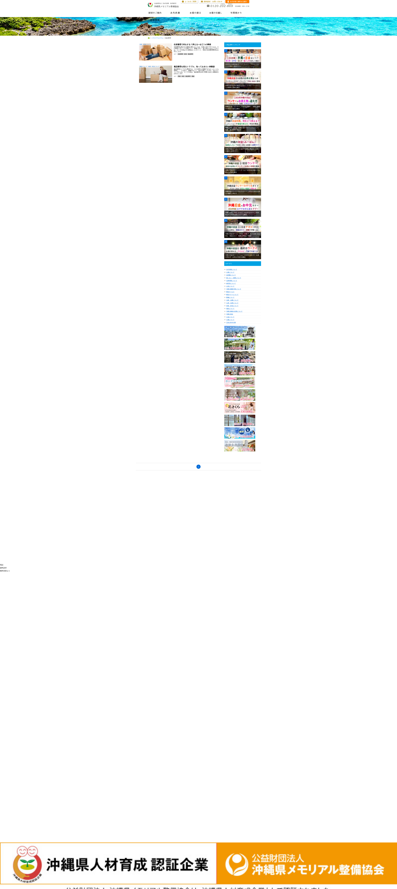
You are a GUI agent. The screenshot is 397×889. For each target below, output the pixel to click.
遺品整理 (190, 54)
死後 (179, 76)
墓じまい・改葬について (233, 278)
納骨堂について (231, 283)
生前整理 (180, 54)
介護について (230, 319)
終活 (185, 54)
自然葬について (231, 275)
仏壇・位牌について (232, 303)
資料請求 (3, 568)
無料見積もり (5, 571)
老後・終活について (145, 44)
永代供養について (231, 269)
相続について (143, 66)
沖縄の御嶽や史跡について (234, 311)
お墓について (230, 272)
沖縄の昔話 (229, 314)
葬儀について (230, 297)
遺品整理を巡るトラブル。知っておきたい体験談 (194, 67)
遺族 (193, 76)
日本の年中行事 (231, 322)
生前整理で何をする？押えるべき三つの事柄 (192, 44)
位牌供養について (231, 280)
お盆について (230, 286)
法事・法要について (232, 300)
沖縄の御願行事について (233, 289)
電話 (1, 565)
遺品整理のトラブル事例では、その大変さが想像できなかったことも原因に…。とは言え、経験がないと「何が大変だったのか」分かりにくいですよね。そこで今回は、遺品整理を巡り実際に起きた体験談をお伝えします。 (196, 71)
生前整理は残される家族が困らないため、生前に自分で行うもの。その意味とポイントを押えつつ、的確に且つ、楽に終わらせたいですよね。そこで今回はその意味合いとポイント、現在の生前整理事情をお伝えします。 (196, 49)
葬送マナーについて (232, 294)
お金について (230, 317)
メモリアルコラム (157, 38)
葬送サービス (230, 292)
